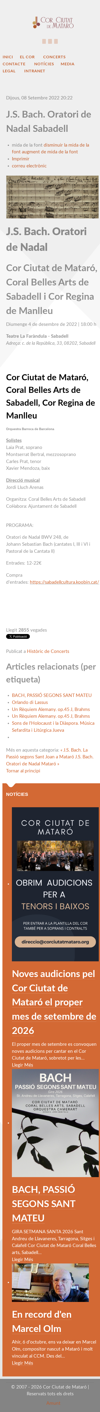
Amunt (52, 1403)
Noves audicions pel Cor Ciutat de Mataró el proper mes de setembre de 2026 (54, 1002)
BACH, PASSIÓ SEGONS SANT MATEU (52, 695)
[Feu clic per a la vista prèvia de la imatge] (52, 196)
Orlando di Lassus (30, 702)
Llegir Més (22, 1065)
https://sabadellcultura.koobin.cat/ (64, 582)
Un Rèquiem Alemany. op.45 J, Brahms (51, 709)
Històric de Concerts (48, 651)
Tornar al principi (23, 771)
